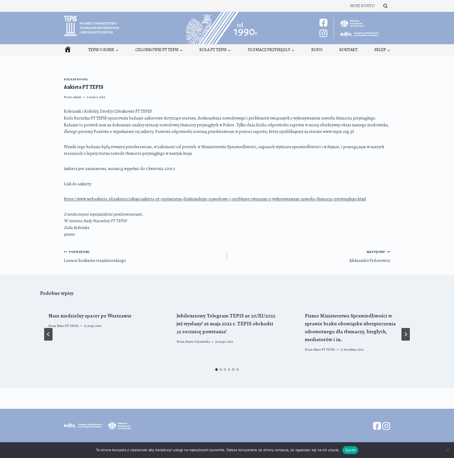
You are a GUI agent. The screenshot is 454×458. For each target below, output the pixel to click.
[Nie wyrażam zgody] (447, 450)
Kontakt (348, 50)
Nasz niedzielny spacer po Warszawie (90, 315)
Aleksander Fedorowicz (369, 256)
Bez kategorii (76, 79)
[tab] (216, 369)
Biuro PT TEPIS (68, 325)
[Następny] (405, 334)
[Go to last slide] (48, 334)
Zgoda (350, 450)
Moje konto (362, 6)
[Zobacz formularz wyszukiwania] (385, 6)
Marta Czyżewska (197, 341)
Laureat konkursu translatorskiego (95, 256)
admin (77, 97)
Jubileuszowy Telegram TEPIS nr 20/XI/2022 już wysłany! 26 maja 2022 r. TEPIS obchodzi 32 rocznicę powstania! (226, 323)
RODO (317, 50)
